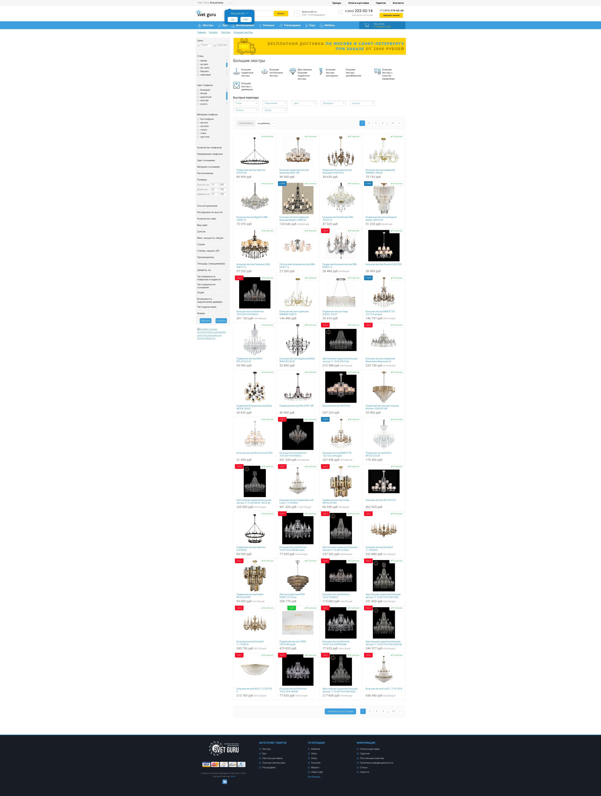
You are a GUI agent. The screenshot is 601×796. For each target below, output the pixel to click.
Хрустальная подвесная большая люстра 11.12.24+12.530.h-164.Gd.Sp (340, 550)
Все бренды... (315, 776)
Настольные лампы (272, 758)
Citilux (314, 753)
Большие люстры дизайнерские (353, 72)
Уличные (269, 25)
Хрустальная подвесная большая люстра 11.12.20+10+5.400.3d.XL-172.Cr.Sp (340, 691)
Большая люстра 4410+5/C (336, 406)
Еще (312, 25)
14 (392, 123)
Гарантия (381, 3)
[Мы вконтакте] (224, 783)
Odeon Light (317, 772)
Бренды (337, 3)
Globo (314, 758)
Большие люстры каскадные (332, 72)
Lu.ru (232, 776)
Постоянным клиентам (372, 758)
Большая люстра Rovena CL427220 (384, 264)
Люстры (208, 25)
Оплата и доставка (358, 3)
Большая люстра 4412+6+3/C (381, 500)
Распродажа (292, 25)
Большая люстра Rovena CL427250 (254, 453)
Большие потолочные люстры (276, 72)
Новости (364, 772)
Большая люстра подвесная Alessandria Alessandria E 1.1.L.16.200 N (380, 361)
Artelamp (315, 749)
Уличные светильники (273, 763)
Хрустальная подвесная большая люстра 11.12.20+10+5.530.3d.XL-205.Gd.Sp (383, 597)
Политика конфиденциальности (376, 763)
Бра (225, 25)
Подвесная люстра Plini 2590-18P (297, 406)
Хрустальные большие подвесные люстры (305, 74)
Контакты (398, 3)
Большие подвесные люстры (247, 72)
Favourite (315, 763)
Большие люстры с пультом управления (388, 74)
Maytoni (315, 767)
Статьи (363, 767)
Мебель (330, 25)
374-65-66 (392, 10)
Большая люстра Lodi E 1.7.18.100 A (384, 688)
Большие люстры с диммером (247, 86)
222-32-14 (359, 11)
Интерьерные (245, 25)
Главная (201, 32)
